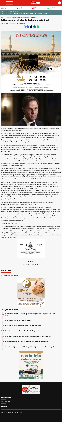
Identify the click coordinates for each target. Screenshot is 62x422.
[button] (5, 12)
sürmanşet (35, 264)
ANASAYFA (3, 17)
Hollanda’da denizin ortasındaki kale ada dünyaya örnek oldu (25, 331)
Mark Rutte (26, 264)
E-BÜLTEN (4, 406)
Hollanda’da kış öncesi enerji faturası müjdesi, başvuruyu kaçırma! (26, 341)
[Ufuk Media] (36, 3)
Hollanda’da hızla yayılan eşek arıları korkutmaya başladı (28, 13)
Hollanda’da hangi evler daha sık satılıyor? (18, 320)
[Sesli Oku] (24, 26)
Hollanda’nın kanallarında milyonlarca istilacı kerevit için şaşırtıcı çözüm (28, 336)
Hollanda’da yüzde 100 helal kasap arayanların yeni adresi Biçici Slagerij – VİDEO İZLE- (31, 314)
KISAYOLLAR (5, 402)
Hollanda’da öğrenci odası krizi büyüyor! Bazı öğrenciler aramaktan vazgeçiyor (30, 347)
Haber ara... (9, 3)
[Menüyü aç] (2, 3)
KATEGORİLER (6, 398)
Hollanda (9, 17)
